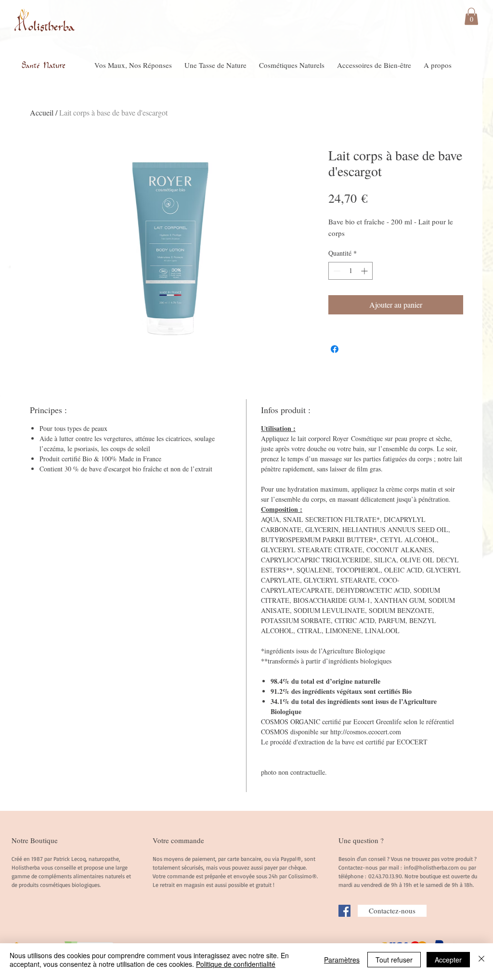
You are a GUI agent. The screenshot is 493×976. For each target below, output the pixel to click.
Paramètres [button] (342, 959)
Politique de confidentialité (235, 964)
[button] (471, 16)
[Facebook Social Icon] (344, 911)
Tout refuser (394, 959)
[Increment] (365, 270)
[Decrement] (336, 270)
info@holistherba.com (431, 867)
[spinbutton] (350, 270)
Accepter (448, 959)
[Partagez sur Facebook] (334, 349)
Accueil (41, 112)
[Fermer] (481, 959)
